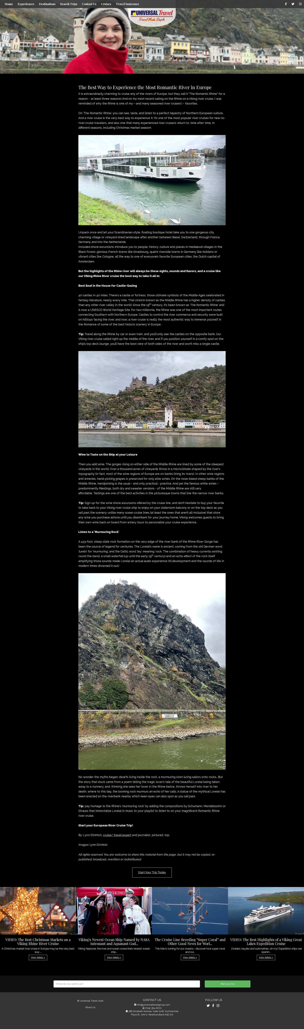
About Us (90, 1007)
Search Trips (68, 4)
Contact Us (89, 4)
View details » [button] (38, 957)
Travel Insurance (127, 4)
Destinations (47, 4)
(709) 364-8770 (153, 1008)
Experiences (26, 4)
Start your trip (227, 984)
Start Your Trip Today (152, 872)
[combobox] (127, 984)
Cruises (106, 4)
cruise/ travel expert (117, 835)
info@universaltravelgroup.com (153, 1004)
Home (9, 4)
